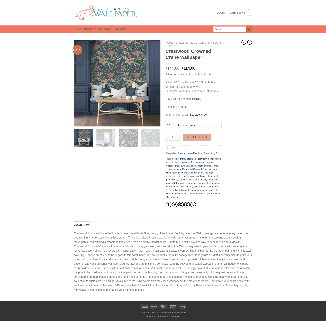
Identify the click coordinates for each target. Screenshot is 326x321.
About (88, 29)
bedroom (170, 162)
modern (216, 183)
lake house (193, 179)
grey (168, 179)
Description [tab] (81, 225)
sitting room (208, 190)
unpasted (202, 193)
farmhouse (201, 176)
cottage (169, 169)
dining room (171, 172)
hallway (174, 179)
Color (168, 124)
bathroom (202, 159)
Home (77, 29)
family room (188, 176)
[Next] (154, 83)
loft (173, 183)
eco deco (208, 172)
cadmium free (204, 165)
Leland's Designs (170, 316)
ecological (170, 176)
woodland (175, 197)
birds (177, 162)
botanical (199, 162)
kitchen (183, 179)
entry (179, 176)
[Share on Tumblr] (193, 204)
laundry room (206, 179)
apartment (191, 159)
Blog (98, 29)
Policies (120, 29)
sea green (196, 190)
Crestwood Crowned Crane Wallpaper (200, 169)
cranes (177, 169)
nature (169, 186)
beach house (214, 159)
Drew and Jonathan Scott (190, 172)
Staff (108, 29)
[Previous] (80, 83)
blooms (185, 162)
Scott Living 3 (210, 153)
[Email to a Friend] (181, 204)
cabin (193, 165)
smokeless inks (178, 193)
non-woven (178, 186)
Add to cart (197, 137)
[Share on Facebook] (168, 204)
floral (209, 176)
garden (217, 176)
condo (215, 165)
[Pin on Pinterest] (187, 204)
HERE (196, 98)
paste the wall (201, 186)
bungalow (185, 165)
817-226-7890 (198, 114)
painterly (189, 186)
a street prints (178, 159)
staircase (192, 193)
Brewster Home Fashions (193, 43)
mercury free (204, 183)
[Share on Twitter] (175, 204)
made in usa (191, 183)
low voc (180, 183)
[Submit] (249, 29)
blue (192, 162)
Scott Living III (182, 190)
